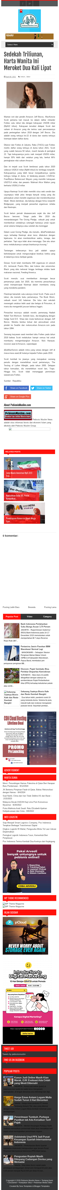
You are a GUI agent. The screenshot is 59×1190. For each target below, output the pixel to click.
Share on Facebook (18, 388)
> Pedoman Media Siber (42, 1183)
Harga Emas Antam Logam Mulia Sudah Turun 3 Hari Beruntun (33, 1098)
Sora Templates (25, 1186)
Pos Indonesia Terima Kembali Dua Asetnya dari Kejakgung (29, 841)
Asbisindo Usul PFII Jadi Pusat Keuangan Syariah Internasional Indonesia (32, 1139)
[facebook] (23, 4)
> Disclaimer (12, 1183)
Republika (17, 381)
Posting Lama (50, 607)
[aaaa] (29, 36)
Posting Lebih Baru (11, 607)
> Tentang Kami (46, 1180)
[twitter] (29, 4)
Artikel (22, 77)
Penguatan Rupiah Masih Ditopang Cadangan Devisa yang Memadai (33, 1159)
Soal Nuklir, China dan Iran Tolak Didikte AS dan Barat (26, 796)
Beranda (31, 607)
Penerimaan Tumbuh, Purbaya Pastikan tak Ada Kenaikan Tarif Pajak (32, 1120)
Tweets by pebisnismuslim (14, 1054)
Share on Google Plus (19, 396)
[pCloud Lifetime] (25, 954)
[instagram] (36, 4)
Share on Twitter (44, 388)
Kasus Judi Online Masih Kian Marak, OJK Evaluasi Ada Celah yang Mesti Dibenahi (32, 1080)
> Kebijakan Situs (25, 1183)
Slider (28, 77)
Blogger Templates (42, 1186)
